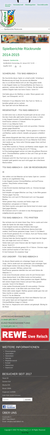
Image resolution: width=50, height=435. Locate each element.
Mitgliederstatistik (11, 361)
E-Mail (20, 66)
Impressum (9, 368)
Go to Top (25, 432)
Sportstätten (9, 353)
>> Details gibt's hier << (9, 319)
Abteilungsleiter (30, 5)
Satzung (8, 358)
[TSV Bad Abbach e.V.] (8, 18)
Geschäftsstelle (42, 5)
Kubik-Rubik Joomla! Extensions (11, 395)
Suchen (27, 399)
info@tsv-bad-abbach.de (15, 421)
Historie (7, 6)
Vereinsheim (9, 356)
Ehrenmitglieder (10, 351)
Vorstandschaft (18, 5)
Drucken (16, 66)
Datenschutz (9, 365)
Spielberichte (14, 60)
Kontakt (7, 363)
